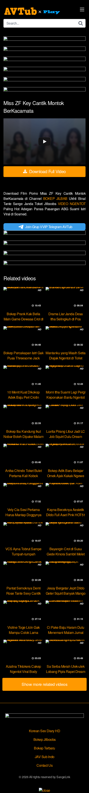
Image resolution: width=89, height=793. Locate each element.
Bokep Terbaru (44, 748)
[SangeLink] (32, 11)
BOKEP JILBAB (56, 198)
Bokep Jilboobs (44, 739)
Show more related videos (44, 684)
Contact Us (44, 765)
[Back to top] (81, 783)
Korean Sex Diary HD (44, 730)
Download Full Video (47, 171)
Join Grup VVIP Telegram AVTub (48, 226)
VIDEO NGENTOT (72, 203)
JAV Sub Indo (44, 756)
